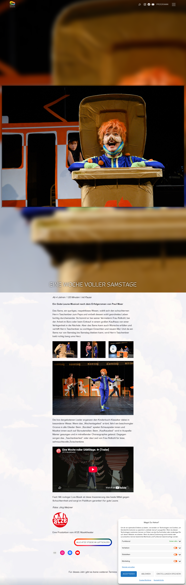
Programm (162, 4)
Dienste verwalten (128, 567)
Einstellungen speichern (169, 574)
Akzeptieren (129, 574)
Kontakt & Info (159, 580)
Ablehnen (146, 574)
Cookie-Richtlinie (145, 580)
